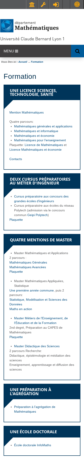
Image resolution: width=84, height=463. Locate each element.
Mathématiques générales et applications (43, 126)
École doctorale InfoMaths (32, 445)
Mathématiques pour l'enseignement (40, 140)
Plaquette (16, 219)
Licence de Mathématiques (44, 145)
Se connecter (56, 4)
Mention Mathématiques (26, 112)
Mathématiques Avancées (27, 267)
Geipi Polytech (37, 215)
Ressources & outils (43, 4)
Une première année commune (31, 290)
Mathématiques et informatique (36, 131)
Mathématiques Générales (28, 262)
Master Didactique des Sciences (37, 346)
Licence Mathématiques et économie (35, 149)
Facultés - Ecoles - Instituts (31, 4)
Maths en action (20, 309)
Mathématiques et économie (34, 135)
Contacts (15, 159)
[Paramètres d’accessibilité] (77, 4)
